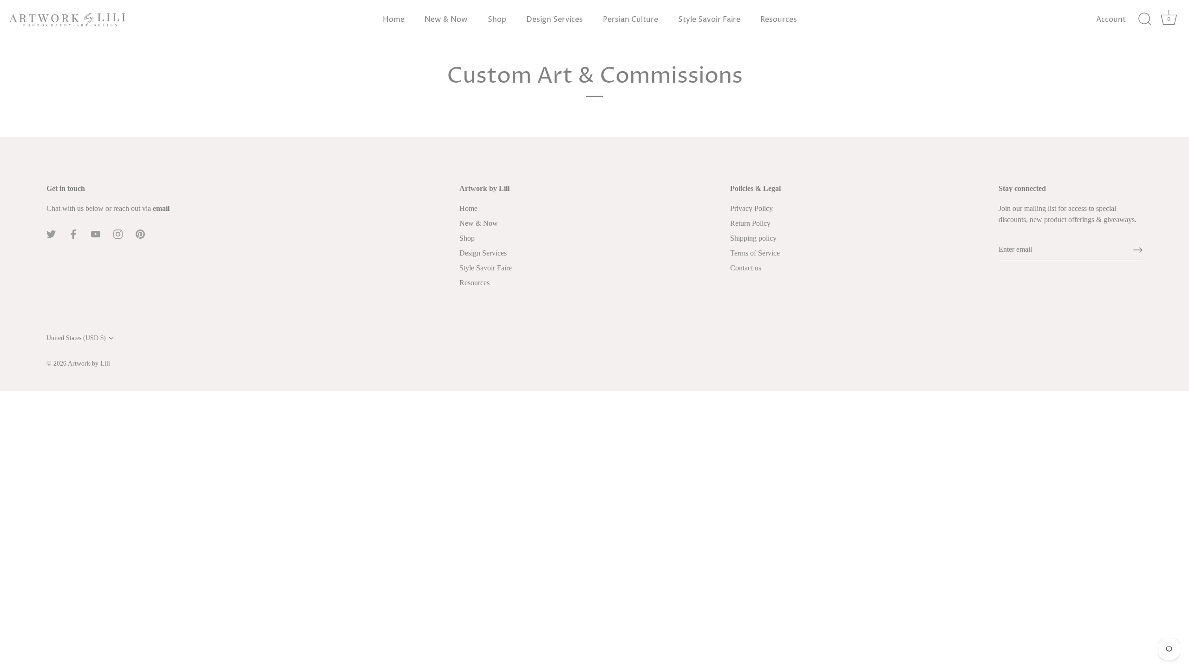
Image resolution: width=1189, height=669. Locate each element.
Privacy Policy (751, 208)
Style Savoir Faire (709, 19)
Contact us (745, 268)
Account (1111, 19)
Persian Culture (630, 19)
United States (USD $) (76, 337)
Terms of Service (755, 253)
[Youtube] (95, 234)
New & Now (446, 19)
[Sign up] (1138, 250)
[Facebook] (73, 234)
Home (394, 19)
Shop (497, 19)
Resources (778, 19)
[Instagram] (118, 234)
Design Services (554, 19)
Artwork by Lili (89, 363)
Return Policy (750, 223)
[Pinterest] (140, 234)
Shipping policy (753, 238)
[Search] (1145, 19)
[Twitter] (51, 234)
